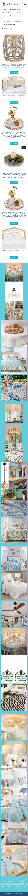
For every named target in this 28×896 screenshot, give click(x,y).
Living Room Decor (8, 16)
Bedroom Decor (7, 12)
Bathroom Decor (15, 9)
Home (3, 21)
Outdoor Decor (21, 16)
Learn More (14, 72)
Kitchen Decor (19, 12)
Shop (4, 9)
